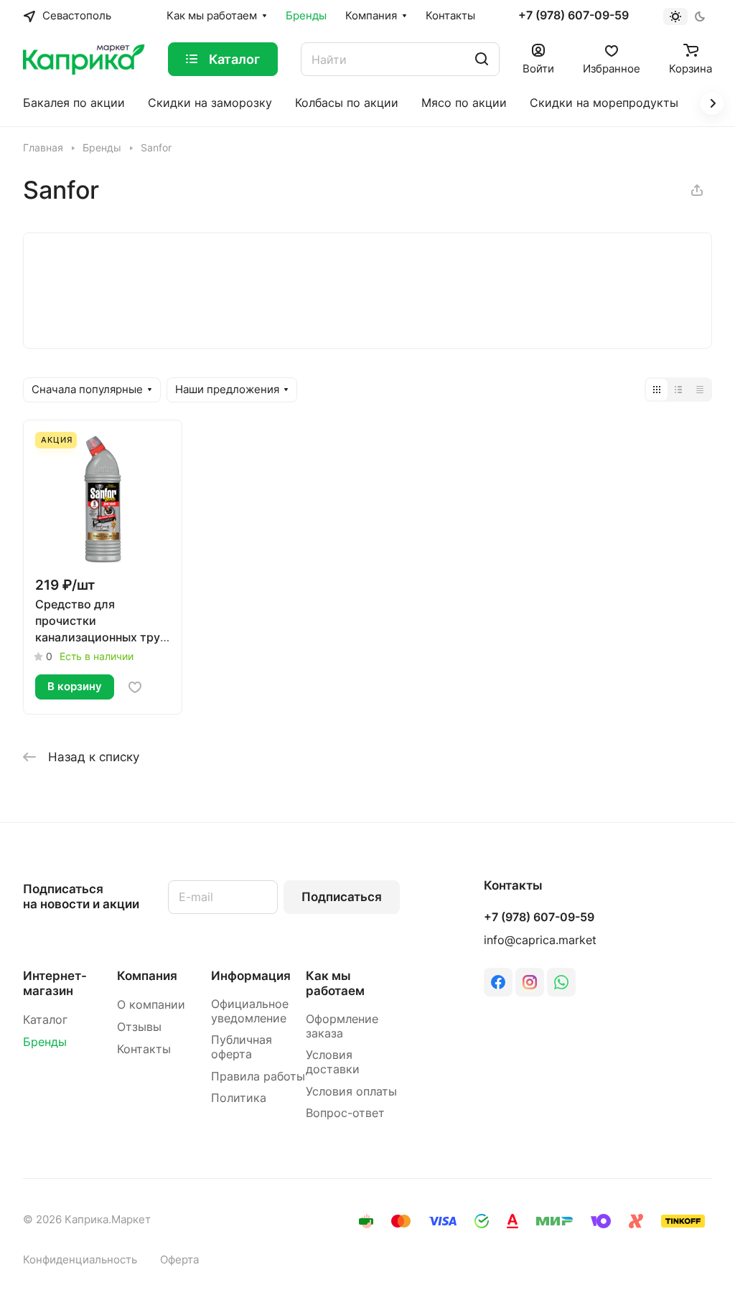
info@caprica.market (540, 940)
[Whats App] (561, 982)
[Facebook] (498, 982)
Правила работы (258, 1076)
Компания (147, 976)
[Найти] (482, 59)
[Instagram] (529, 982)
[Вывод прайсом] (700, 389)
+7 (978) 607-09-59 (573, 15)
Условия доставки (333, 1062)
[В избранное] (135, 687)
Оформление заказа (342, 1026)
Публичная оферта (241, 1047)
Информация (251, 976)
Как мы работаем (335, 983)
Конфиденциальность (80, 1259)
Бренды (45, 1042)
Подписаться (341, 897)
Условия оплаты (351, 1091)
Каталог (45, 1020)
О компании (151, 1005)
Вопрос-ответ (345, 1113)
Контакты (144, 1049)
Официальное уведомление (250, 1011)
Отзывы (139, 1027)
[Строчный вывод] (678, 389)
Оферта (179, 1259)
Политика (238, 1098)
